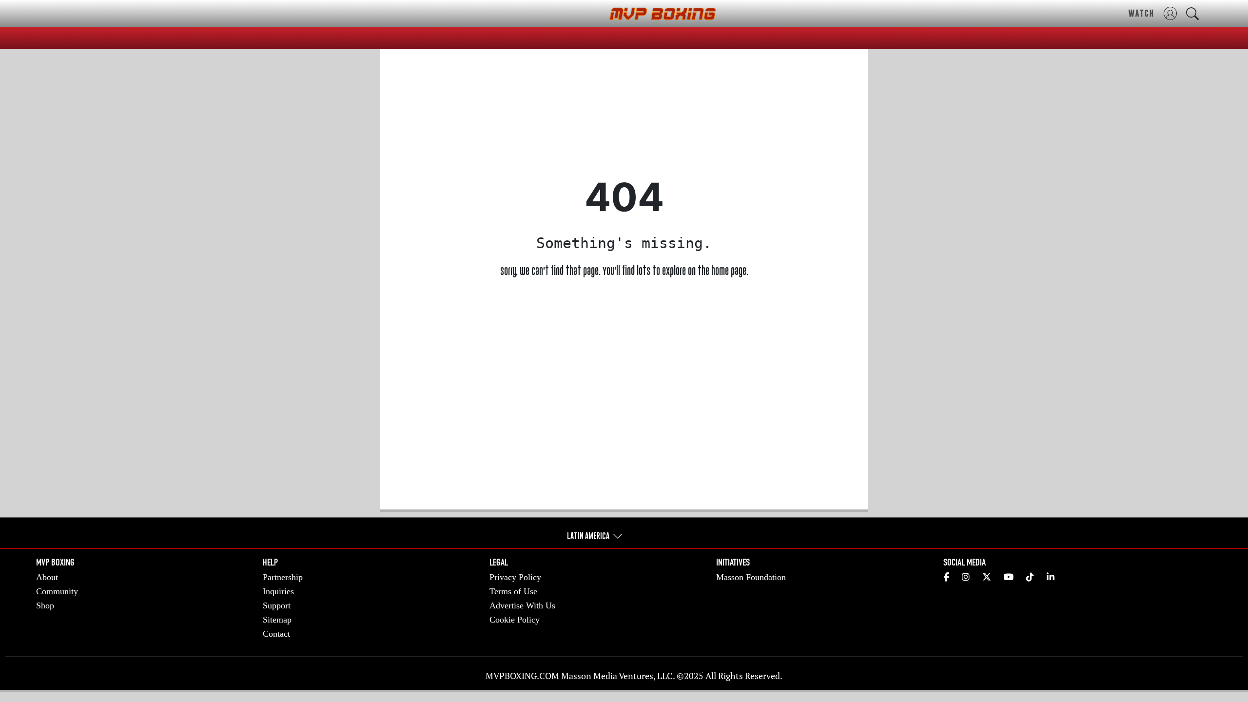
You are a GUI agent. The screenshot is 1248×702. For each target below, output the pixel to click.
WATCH (1141, 13)
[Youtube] (1008, 577)
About (47, 577)
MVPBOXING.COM (522, 676)
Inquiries (278, 591)
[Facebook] (946, 577)
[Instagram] (966, 577)
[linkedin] (1050, 577)
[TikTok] (1030, 577)
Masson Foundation (751, 577)
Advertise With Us (522, 605)
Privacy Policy (515, 577)
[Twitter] (986, 577)
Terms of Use (513, 591)
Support (277, 605)
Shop (45, 605)
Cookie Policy (514, 619)
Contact (276, 634)
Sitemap (277, 619)
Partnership (283, 577)
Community (57, 591)
